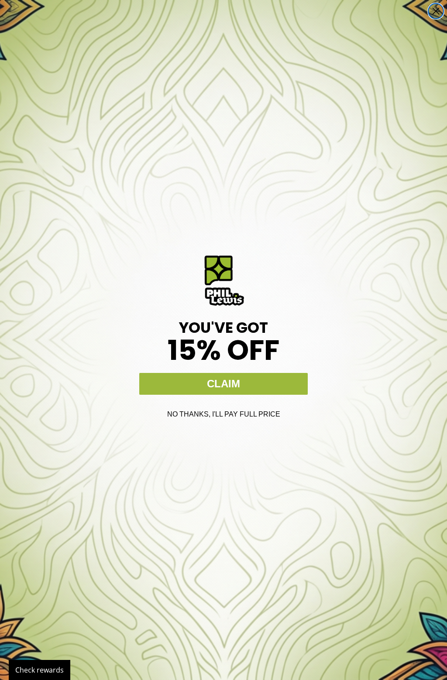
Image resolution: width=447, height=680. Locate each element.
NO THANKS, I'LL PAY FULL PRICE (223, 414)
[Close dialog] (436, 11)
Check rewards (39, 670)
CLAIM (223, 384)
